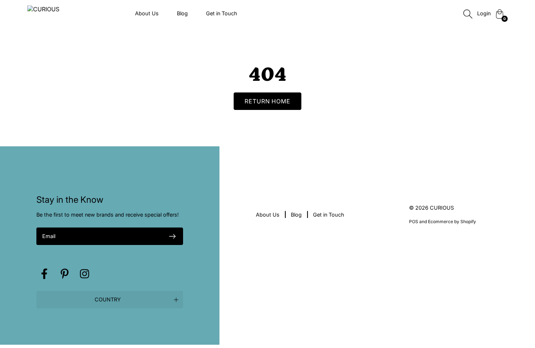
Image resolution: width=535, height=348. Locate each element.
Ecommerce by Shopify (452, 221)
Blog (182, 13)
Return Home (268, 101)
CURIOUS (442, 208)
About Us (147, 13)
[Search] (468, 14)
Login (484, 13)
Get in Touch (221, 13)
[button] (109, 299)
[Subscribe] (172, 236)
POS (413, 221)
